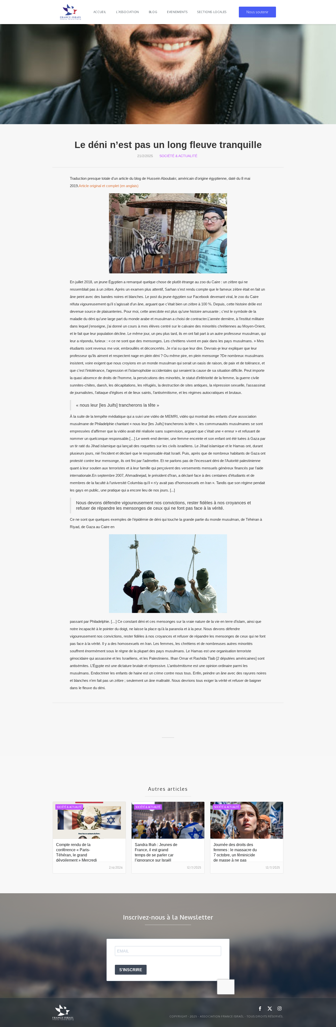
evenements (177, 12)
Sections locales (212, 12)
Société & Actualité (178, 156)
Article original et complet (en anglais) (108, 186)
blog (153, 12)
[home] (70, 12)
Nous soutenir (257, 12)
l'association (127, 12)
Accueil (99, 12)
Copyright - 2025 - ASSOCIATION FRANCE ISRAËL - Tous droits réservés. (226, 1016)
